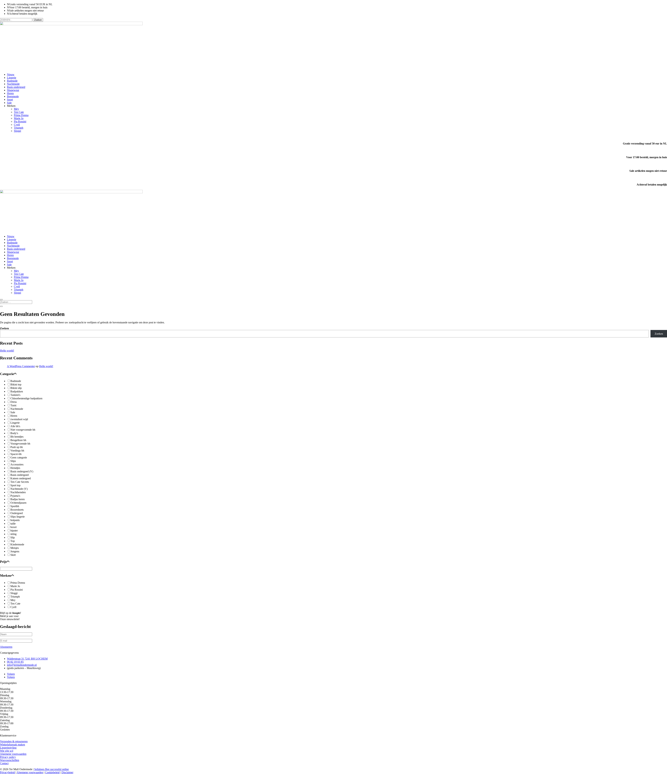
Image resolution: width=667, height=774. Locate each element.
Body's (14, 433)
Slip (12, 537)
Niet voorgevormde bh (22, 429)
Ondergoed (16, 513)
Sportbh (14, 506)
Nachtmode (13, 83)
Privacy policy (8, 757)
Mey (16, 108)
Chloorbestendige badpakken (26, 398)
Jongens (14, 551)
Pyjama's (15, 495)
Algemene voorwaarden (13, 753)
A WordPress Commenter (21, 366)
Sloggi (17, 130)
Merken (5, 575)
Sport (10, 99)
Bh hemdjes (16, 436)
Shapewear (13, 90)
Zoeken (4, 328)
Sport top (15, 485)
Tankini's (15, 394)
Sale (9, 102)
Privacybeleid (7, 772)
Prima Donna (21, 115)
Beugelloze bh (18, 440)
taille (13, 523)
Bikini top (15, 384)
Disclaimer (67, 772)
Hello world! (7, 350)
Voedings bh (17, 450)
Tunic (13, 405)
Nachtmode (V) (19, 488)
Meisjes (14, 547)
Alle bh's (15, 426)
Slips (13, 460)
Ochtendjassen (18, 502)
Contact (4, 763)
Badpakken (16, 391)
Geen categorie (18, 457)
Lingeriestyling (8, 747)
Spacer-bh (16, 454)
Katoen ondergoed (20, 478)
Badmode (12, 80)
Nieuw (10, 74)
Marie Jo (18, 118)
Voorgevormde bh (20, 443)
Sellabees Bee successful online (51, 769)
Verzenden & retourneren (14, 741)
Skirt (13, 554)
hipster (14, 530)
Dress (13, 401)
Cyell (17, 124)
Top (12, 540)
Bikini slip (16, 387)
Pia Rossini (20, 121)
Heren (10, 93)
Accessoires (16, 464)
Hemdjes (15, 467)
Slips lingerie (17, 516)
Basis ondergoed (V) (21, 471)
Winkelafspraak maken (12, 744)
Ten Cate (19, 112)
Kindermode (17, 544)
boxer (13, 527)
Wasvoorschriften (9, 760)
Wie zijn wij (6, 750)
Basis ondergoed (16, 87)
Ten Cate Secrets (19, 481)
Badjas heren (17, 499)
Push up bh (16, 447)
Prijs (3, 561)
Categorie (7, 374)
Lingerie (11, 77)
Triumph (18, 127)
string (13, 534)
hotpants (15, 520)
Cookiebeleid (52, 772)
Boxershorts (17, 509)
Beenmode (13, 96)
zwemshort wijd (19, 419)
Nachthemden (18, 492)
